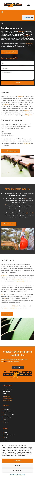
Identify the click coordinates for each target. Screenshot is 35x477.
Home (28, 17)
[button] (28, 5)
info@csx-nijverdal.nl (7, 398)
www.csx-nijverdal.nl (7, 400)
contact (5, 308)
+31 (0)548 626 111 (6, 396)
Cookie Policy (13, 474)
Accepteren (17, 460)
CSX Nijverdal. (28, 115)
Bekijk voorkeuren (17, 470)
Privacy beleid (21, 474)
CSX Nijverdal (21, 31)
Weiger (17, 465)
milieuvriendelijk (20, 282)
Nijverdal (15, 308)
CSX (26, 198)
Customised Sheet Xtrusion (19, 280)
